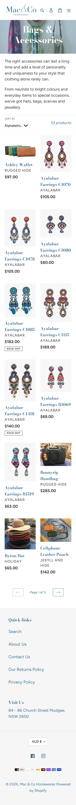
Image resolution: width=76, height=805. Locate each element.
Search (15, 631)
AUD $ (37, 742)
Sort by (10, 118)
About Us (17, 644)
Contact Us (19, 656)
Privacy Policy (21, 682)
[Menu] (68, 10)
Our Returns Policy (26, 669)
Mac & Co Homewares (37, 784)
